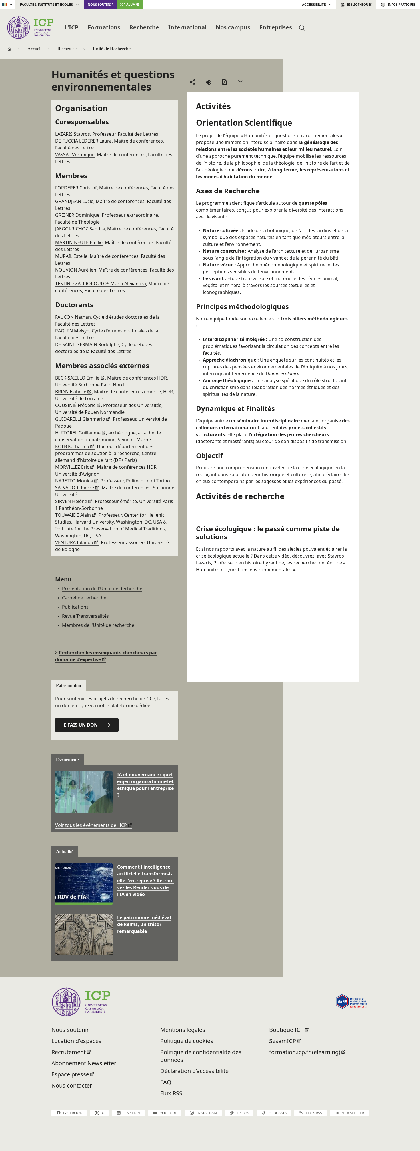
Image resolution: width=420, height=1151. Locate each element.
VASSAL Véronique (75, 154)
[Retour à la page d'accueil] (30, 27)
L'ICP (72, 27)
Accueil (34, 48)
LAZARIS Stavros (72, 134)
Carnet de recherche (84, 598)
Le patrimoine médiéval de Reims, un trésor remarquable (144, 924)
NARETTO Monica (74, 481)
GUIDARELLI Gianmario (80, 419)
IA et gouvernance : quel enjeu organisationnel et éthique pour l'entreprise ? (145, 784)
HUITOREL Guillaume (78, 433)
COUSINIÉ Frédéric (75, 405)
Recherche (144, 27)
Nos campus (233, 27)
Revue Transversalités (85, 616)
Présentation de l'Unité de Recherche (102, 588)
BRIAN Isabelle (70, 391)
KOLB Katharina (72, 446)
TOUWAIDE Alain (73, 515)
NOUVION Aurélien (75, 270)
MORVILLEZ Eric (72, 467)
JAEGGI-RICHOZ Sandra (80, 229)
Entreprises (275, 27)
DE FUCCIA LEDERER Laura (83, 141)
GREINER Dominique (77, 215)
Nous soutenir (100, 4)
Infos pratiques (401, 4)
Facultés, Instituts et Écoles (46, 4)
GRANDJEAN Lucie (74, 201)
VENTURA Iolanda (74, 542)
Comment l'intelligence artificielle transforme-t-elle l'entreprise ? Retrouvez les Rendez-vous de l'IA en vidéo (145, 880)
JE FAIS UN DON (80, 725)
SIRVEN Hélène (71, 501)
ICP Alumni (129, 4)
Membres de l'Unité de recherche (98, 625)
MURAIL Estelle (71, 256)
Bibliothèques (359, 4)
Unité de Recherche (112, 48)
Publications (75, 607)
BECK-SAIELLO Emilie (77, 378)
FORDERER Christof (76, 188)
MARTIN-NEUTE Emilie (79, 242)
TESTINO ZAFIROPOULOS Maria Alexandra (100, 283)
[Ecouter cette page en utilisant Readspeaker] (209, 82)
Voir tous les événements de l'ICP (91, 825)
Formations (104, 27)
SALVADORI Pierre (74, 487)
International (187, 27)
